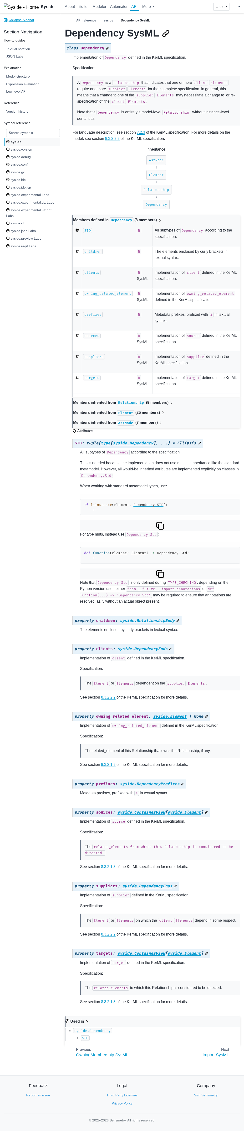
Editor (84, 7)
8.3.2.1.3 (108, 765)
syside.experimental (29, 195)
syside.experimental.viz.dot (28, 213)
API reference (86, 20)
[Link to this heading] (166, 33)
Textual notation (18, 49)
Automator (118, 7)
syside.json (23, 231)
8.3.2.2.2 (112, 139)
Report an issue (38, 1095)
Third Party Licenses (122, 1095)
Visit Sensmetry (206, 1095)
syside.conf (19, 164)
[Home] (67, 20)
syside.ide (18, 180)
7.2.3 (141, 132)
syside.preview (25, 238)
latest (219, 7)
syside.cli (17, 223)
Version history (17, 111)
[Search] (207, 6)
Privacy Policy (122, 1103)
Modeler (99, 7)
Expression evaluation (22, 84)
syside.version (21, 149)
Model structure (18, 76)
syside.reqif (23, 246)
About (70, 7)
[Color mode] (235, 7)
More (147, 7)
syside (15, 142)
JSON (14, 56)
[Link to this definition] (107, 48)
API (134, 7)
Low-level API (16, 91)
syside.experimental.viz (32, 202)
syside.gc (17, 172)
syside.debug (20, 157)
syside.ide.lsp (20, 187)
